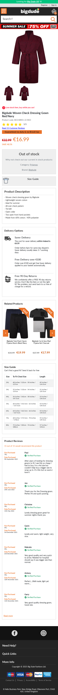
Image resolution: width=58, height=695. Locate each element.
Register (44, 5)
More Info (8, 662)
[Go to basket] (54, 11)
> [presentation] (52, 333)
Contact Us (10, 680)
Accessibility (30, 680)
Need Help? (9, 645)
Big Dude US (33, 2)
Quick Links (9, 654)
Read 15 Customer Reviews (13, 128)
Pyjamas (34, 165)
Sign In (54, 5)
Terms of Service (44, 680)
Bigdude (32, 170)
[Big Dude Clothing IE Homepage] (30, 11)
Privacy (20, 680)
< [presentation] (5, 333)
